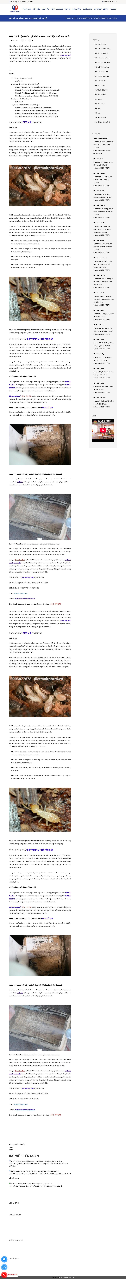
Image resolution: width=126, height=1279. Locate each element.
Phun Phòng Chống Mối (102, 122)
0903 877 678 (17, 1250)
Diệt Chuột (98, 99)
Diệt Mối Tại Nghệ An (101, 53)
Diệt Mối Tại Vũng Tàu (102, 67)
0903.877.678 (112, 2)
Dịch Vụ (76, 18)
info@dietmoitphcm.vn (19, 1253)
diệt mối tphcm (14, 1178)
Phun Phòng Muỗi (100, 117)
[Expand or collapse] (13, 84)
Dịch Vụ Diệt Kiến (100, 94)
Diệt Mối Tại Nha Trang (102, 58)
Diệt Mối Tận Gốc (100, 85)
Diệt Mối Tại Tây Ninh (101, 72)
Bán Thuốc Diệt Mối (101, 90)
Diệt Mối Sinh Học (100, 81)
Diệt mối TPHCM (85, 18)
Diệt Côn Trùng (99, 104)
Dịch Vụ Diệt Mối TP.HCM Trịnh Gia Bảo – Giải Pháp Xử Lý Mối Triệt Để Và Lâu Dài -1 (40, 1174)
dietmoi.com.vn (18, 1256)
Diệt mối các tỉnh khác (102, 76)
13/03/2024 (14, 40)
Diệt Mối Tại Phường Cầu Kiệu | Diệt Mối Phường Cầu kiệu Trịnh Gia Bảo (36, 1186)
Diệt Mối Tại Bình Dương (102, 49)
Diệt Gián (97, 108)
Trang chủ (68, 18)
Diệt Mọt (98, 113)
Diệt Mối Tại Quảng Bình (102, 62)
